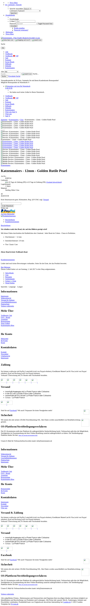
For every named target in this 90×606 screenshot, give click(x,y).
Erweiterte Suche (14, 76)
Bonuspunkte (5, 321)
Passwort (13, 24)
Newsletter (4, 354)
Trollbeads (9, 54)
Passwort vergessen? (21, 30)
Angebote (4, 319)
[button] (13, 5)
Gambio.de (67, 602)
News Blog (14, 3)
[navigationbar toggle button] (7, 40)
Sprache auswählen (16, 9)
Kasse (3, 343)
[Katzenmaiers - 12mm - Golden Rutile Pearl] (17, 141)
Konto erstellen (19, 28)
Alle (6, 52)
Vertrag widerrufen (7, 306)
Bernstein (8, 277)
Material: (4, 188)
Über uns (8, 112)
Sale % (14, 112)
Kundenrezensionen (12, 222)
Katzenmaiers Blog (7, 325)
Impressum (4, 296)
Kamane (8, 60)
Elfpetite (8, 66)
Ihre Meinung (5, 267)
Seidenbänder (10, 279)
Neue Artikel (5, 323)
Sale (6, 58)
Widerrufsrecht (6, 298)
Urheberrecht (5, 356)
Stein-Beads (9, 273)
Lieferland (13, 11)
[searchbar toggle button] (36, 40)
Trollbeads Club (6, 315)
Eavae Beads (9, 62)
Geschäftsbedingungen (9, 302)
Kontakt (3, 352)
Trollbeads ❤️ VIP (11, 56)
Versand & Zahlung (7, 300)
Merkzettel (9, 32)
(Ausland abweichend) (54, 182)
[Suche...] (27, 74)
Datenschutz (5, 304)
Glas (6, 275)
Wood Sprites (10, 283)
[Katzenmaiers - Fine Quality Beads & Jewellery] (20, 38)
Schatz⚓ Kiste (10, 281)
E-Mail (12, 21)
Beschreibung (10, 220)
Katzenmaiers (10, 68)
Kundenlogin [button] (10, 15)
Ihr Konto (4, 341)
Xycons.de (14, 604)
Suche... (36, 74)
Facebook (13, 410)
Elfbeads (8, 64)
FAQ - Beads (5, 317)
